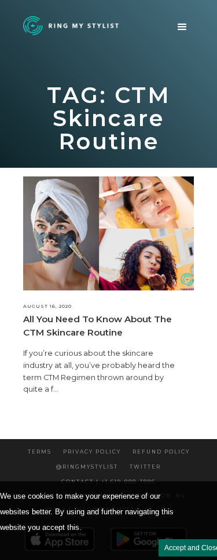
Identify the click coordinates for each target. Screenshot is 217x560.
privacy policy (92, 451)
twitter (145, 466)
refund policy (161, 451)
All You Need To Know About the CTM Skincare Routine (97, 325)
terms (40, 451)
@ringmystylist (87, 466)
